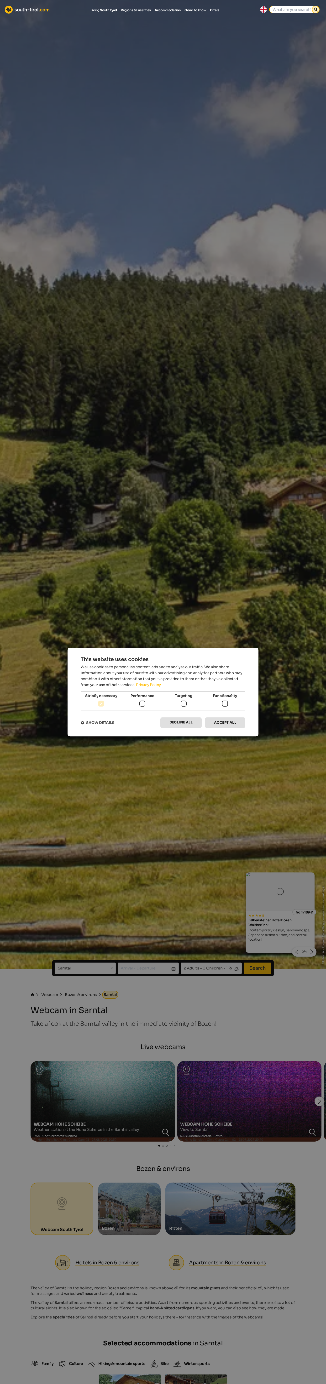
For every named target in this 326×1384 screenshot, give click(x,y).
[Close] (251, 632)
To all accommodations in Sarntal (163, 746)
